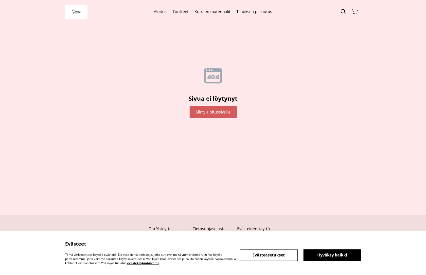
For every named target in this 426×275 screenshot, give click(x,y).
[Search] (343, 11)
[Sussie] (76, 12)
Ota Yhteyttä (160, 228)
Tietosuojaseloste (209, 228)
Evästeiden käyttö (253, 228)
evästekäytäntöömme (143, 263)
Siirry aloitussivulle (213, 112)
